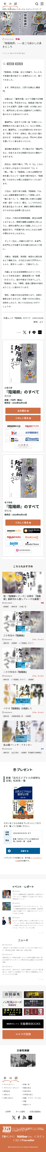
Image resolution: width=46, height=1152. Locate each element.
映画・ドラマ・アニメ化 (32, 1098)
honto (14, 544)
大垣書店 (23, 446)
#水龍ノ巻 (23, 607)
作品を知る (27, 1091)
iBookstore (32, 531)
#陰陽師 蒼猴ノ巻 (17, 716)
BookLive (32, 537)
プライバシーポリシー (12, 1088)
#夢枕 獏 (14, 607)
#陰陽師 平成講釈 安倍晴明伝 (31, 753)
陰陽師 (10, 64)
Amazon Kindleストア (14, 531)
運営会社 (7, 1091)
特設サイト (27, 1105)
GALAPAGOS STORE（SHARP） (23, 550)
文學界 (8, 1112)
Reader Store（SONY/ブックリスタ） (32, 544)
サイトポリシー (9, 1084)
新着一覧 (26, 1084)
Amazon (14, 426)
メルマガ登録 (23, 1034)
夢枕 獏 (19, 64)
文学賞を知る (28, 1095)
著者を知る (27, 1088)
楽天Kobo (14, 537)
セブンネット (14, 433)
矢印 (41, 932)
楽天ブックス (32, 426)
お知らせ (7, 1095)
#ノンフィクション (17, 53)
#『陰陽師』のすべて (26, 643)
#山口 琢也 (15, 753)
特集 (24, 1101)
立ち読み (21, 410)
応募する (17, 851)
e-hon (14, 439)
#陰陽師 (5, 607)
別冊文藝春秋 (35, 1112)
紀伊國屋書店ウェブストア (32, 433)
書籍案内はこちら (23, 1023)
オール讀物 (20, 1112)
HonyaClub (32, 439)
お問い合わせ (8, 1098)
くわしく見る (21, 418)
